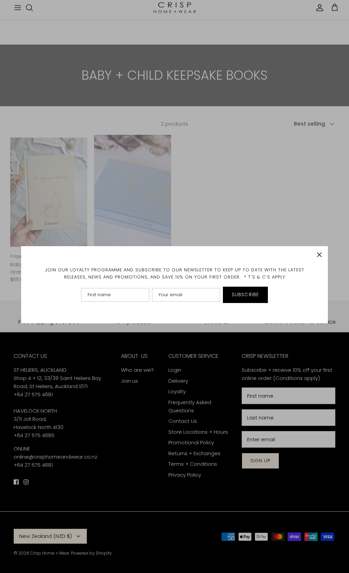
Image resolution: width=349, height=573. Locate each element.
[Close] (319, 254)
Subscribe (245, 294)
